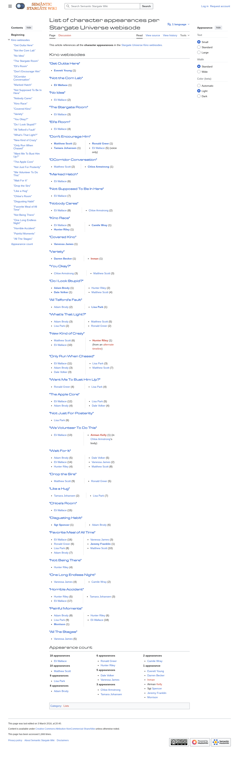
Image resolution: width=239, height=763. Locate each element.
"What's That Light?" (67, 314)
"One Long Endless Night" (72, 575)
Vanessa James (64, 244)
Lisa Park (97, 306)
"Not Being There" (65, 560)
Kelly (159, 684)
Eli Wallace (61, 85)
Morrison (59, 624)
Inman (95, 258)
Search (146, 6)
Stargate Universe (132, 45)
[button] (10, 6)
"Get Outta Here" (64, 63)
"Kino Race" (59, 218)
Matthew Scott (63, 143)
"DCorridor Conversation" (73, 159)
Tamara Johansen (65, 147)
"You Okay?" (60, 266)
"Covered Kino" (62, 237)
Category (55, 705)
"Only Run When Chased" (71, 356)
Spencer (157, 688)
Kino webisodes (152, 45)
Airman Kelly (99, 434)
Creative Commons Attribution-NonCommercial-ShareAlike (65, 729)
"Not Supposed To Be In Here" (76, 189)
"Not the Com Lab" (66, 78)
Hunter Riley (62, 229)
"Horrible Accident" (66, 589)
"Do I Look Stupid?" (66, 281)
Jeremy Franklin (100, 543)
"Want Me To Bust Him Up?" (74, 379)
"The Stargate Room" (68, 107)
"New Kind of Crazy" (66, 333)
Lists (66, 705)
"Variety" (56, 251)
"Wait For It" (60, 450)
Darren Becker (63, 258)
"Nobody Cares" (63, 203)
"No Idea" (57, 92)
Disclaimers (63, 740)
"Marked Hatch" (63, 174)
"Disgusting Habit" (65, 518)
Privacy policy (15, 740)
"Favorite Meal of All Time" (72, 532)
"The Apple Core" (64, 394)
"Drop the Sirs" (62, 474)
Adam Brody (62, 287)
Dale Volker (61, 292)
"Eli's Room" (59, 122)
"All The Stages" (63, 632)
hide (29, 27)
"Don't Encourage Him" (70, 136)
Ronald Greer (100, 143)
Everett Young (63, 70)
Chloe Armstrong (98, 166)
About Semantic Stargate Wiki (39, 740)
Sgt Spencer (61, 524)
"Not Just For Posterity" (71, 413)
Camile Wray (99, 225)
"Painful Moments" (65, 608)
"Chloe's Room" (63, 503)
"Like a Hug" (59, 488)
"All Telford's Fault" (65, 300)
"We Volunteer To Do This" (73, 428)
